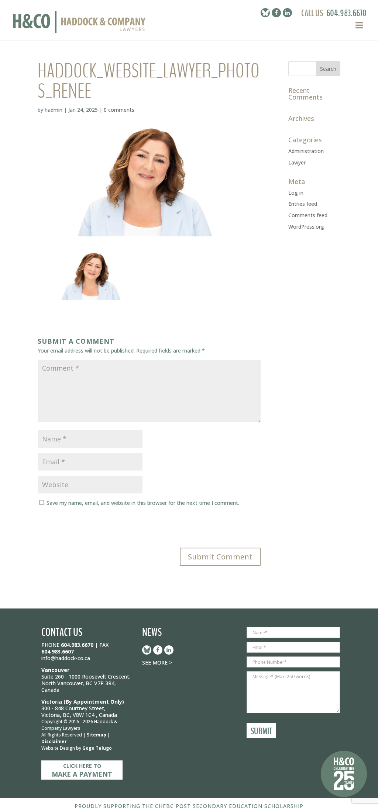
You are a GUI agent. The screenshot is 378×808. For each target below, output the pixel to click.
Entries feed (302, 203)
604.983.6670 (346, 13)
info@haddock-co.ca (65, 658)
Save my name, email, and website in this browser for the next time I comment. (143, 502)
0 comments (119, 109)
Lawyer (297, 162)
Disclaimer (54, 741)
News (152, 632)
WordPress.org (306, 226)
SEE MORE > (157, 662)
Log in (295, 192)
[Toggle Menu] (359, 25)
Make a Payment (82, 770)
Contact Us (61, 632)
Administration (306, 151)
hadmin (53, 109)
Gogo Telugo (97, 748)
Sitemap (96, 735)
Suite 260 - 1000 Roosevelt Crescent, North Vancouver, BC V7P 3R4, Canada (86, 683)
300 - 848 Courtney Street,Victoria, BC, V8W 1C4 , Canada (79, 711)
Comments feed (307, 215)
